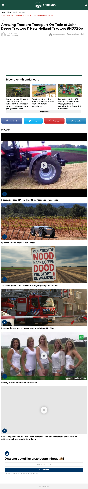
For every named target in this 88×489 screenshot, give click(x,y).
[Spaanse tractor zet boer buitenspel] (44, 221)
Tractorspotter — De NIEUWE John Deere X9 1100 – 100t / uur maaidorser (43, 102)
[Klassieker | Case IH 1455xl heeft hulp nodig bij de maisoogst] (44, 165)
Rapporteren (45, 111)
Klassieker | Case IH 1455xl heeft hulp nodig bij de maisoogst (29, 200)
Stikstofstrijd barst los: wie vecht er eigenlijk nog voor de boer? (30, 285)
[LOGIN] (86, 5)
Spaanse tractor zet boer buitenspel (18, 243)
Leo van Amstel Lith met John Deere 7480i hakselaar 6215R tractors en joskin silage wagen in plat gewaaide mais (17, 104)
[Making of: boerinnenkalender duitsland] (44, 356)
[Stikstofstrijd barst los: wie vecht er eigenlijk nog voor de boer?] (44, 264)
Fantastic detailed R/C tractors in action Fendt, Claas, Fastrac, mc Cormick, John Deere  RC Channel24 (69, 104)
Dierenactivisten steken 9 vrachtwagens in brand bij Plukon (28, 328)
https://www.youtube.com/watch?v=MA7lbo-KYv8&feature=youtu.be (27, 15)
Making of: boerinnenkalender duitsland (19, 382)
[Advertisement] (44, 55)
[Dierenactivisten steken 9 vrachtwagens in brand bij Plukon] (44, 307)
